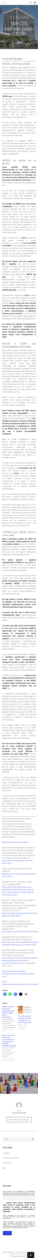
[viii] (18, 594)
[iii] (15, 232)
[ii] (17, 154)
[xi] (8, 772)
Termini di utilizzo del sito (10, 1158)
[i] (29, 63)
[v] (24, 290)
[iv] (30, 256)
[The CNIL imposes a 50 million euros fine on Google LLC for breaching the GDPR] (25, 1009)
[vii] (27, 526)
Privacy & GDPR (22, 17)
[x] (28, 738)
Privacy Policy (7, 1162)
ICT (11, 17)
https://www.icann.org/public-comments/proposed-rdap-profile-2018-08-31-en (18, 973)
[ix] (9, 688)
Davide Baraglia (13, 40)
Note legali (6, 1153)
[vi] (35, 366)
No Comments (19, 42)
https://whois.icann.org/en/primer (16, 842)
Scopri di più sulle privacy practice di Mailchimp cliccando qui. (19, 1226)
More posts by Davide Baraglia (19, 1119)
